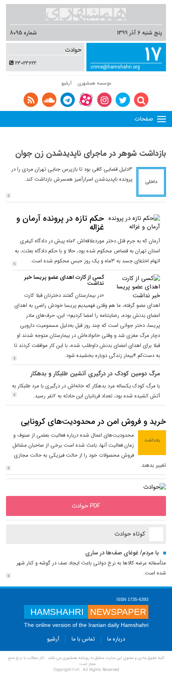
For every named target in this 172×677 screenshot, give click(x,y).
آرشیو (66, 83)
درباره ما (116, 639)
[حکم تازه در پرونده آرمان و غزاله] (134, 222)
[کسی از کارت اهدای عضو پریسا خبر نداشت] (134, 287)
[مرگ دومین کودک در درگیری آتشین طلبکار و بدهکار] (14, 394)
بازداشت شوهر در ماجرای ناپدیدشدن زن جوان (90, 153)
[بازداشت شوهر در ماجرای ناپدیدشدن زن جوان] (8, 195)
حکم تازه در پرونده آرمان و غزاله (60, 223)
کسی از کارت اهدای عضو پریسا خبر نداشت (64, 280)
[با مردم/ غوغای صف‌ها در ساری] (8, 575)
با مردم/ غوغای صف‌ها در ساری (122, 552)
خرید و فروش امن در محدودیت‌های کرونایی (93, 421)
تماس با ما (83, 639)
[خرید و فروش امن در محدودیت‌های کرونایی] (8, 467)
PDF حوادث (86, 506)
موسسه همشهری (94, 83)
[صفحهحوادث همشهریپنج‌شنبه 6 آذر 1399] (154, 487)
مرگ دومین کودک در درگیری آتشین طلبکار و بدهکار (95, 374)
